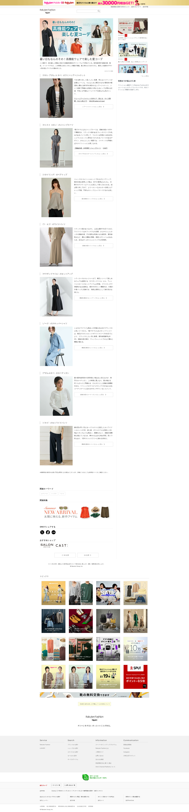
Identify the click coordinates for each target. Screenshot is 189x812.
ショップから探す (73, 748)
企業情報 (42, 806)
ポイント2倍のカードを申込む (106, 796)
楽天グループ (135, 7)
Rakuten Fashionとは (102, 748)
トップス (54, 493)
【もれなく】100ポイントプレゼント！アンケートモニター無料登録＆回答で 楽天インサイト (77, 791)
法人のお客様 (99, 759)
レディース (44, 493)
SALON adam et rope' (97, 101)
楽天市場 (145, 7)
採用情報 (90, 806)
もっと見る (145, 76)
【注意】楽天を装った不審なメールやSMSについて (94, 704)
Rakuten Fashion (57, 11)
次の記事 (88, 555)
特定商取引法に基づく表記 (103, 763)
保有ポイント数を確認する (133, 796)
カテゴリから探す (73, 752)
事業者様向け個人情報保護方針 (66, 806)
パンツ (62, 493)
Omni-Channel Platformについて (105, 767)
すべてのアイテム (73, 759)
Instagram (126, 752)
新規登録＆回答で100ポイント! (120, 7)
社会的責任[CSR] (81, 806)
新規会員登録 (127, 744)
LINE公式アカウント (129, 755)
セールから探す (72, 755)
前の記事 (65, 555)
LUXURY (42, 748)
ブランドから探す (73, 744)
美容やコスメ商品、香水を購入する (79, 796)
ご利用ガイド (99, 752)
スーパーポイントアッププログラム (106, 744)
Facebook (126, 748)
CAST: (105, 148)
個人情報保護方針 (51, 806)
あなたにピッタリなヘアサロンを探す (50, 796)
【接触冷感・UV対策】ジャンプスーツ (87, 148)
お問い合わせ (99, 755)
